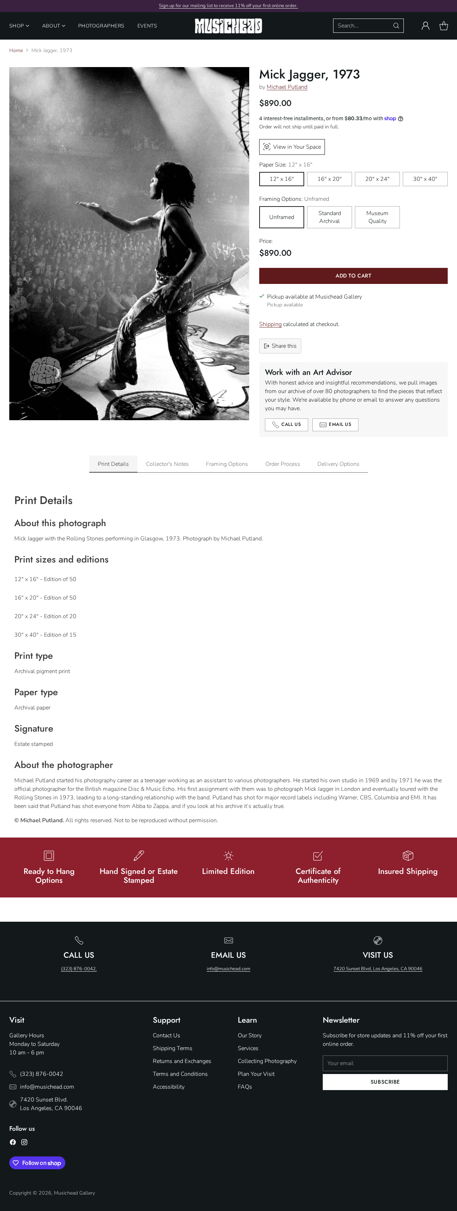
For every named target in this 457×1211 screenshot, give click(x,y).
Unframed (281, 217)
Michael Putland (287, 87)
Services (248, 1048)
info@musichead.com (228, 969)
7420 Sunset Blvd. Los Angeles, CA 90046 (51, 1104)
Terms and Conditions (180, 1074)
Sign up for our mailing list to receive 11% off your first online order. (228, 5)
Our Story (250, 1035)
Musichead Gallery (74, 1193)
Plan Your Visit (256, 1074)
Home (16, 50)
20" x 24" (377, 179)
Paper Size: (285, 165)
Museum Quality (377, 217)
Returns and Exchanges (182, 1061)
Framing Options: (294, 199)
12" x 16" (282, 179)
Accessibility (169, 1087)
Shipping (270, 324)
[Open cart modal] (444, 25)
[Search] (396, 25)
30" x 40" (425, 179)
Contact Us (166, 1035)
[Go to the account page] (425, 25)
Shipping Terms (172, 1048)
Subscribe (385, 1082)
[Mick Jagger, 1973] (129, 243)
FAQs (245, 1087)
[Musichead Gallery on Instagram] (24, 1143)
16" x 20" (329, 179)
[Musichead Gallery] (228, 26)
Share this (284, 346)
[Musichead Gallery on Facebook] (13, 1143)
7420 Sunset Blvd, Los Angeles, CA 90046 (377, 969)
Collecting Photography (267, 1061)
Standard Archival (329, 217)
